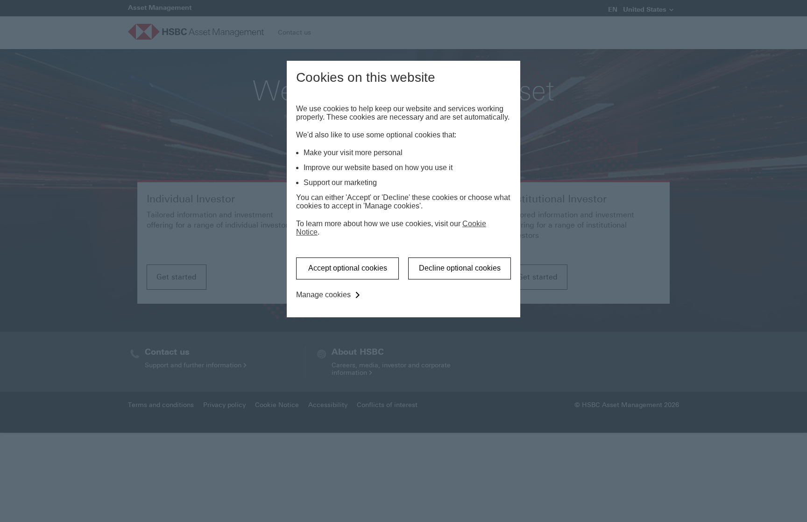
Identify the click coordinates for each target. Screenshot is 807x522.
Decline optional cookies (460, 268)
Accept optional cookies (347, 268)
